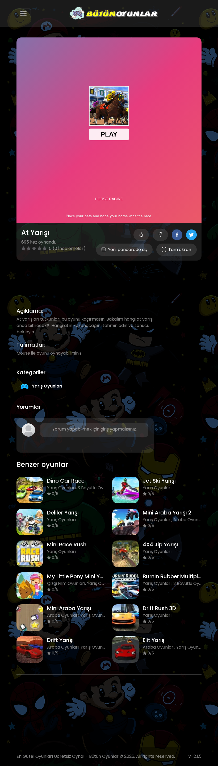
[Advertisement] (113, 278)
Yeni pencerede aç (127, 249)
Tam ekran (179, 249)
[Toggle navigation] (23, 13)
